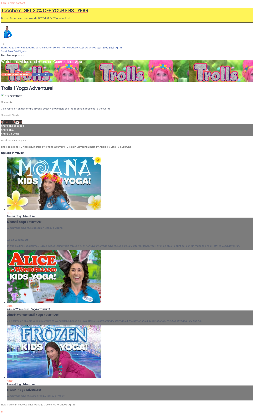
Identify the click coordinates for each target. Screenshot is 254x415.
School (40, 47)
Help (4, 404)
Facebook (7, 122)
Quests (74, 47)
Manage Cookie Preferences (50, 404)
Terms (11, 404)
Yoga (12, 47)
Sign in (118, 47)
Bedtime (30, 47)
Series (56, 47)
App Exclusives (87, 47)
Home (5, 47)
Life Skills (20, 47)
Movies (4, 102)
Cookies (29, 404)
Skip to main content (13, 3)
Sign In (22, 51)
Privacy (19, 404)
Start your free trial (16, 74)
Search (48, 47)
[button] (3, 44)
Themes (65, 47)
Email (18, 122)
